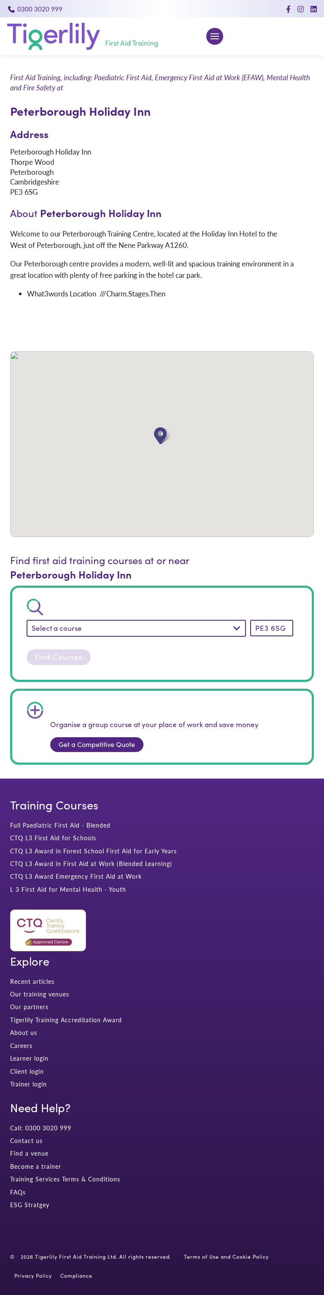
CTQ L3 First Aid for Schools (53, 838)
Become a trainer (35, 1166)
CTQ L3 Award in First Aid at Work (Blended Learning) (91, 864)
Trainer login (28, 1084)
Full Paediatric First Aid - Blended (60, 825)
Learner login (29, 1058)
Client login (27, 1071)
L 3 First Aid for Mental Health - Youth (68, 889)
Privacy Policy (33, 1275)
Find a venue (29, 1153)
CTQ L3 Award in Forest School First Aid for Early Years (93, 851)
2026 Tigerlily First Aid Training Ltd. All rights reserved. (96, 1256)
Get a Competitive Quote (97, 744)
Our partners (29, 1007)
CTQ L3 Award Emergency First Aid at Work (76, 876)
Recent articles (32, 981)
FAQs (18, 1192)
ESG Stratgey (29, 1205)
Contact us (26, 1141)
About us (23, 1033)
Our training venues (39, 994)
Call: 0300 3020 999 (40, 1128)
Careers (21, 1046)
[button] (162, 436)
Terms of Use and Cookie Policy (226, 1256)
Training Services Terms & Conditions (65, 1179)
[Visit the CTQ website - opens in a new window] (48, 948)
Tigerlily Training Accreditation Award (66, 1020)
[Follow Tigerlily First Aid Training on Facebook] (288, 9)
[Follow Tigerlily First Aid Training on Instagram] (300, 9)
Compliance (76, 1275)
